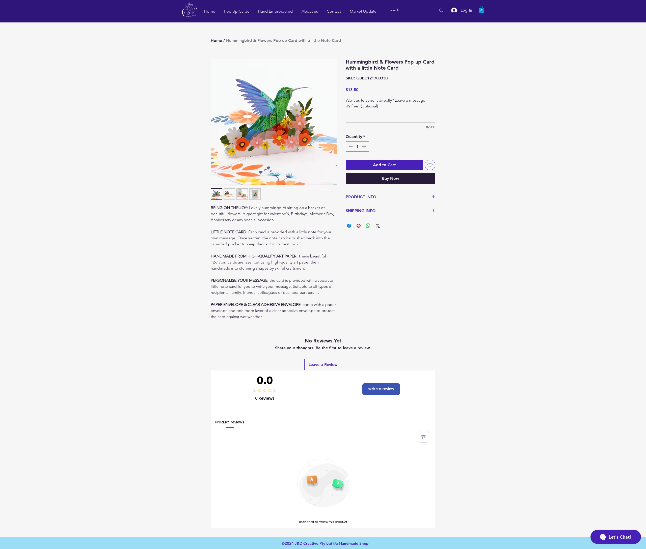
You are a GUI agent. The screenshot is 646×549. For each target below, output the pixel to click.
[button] (481, 9)
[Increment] (364, 146)
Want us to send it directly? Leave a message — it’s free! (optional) (388, 103)
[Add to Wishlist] (430, 165)
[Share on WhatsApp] (368, 226)
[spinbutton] (357, 146)
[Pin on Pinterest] (359, 226)
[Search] (441, 10)
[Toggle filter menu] (423, 437)
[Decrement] (350, 146)
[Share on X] (378, 226)
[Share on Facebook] (349, 226)
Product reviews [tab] (229, 422)
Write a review (381, 388)
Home (216, 40)
